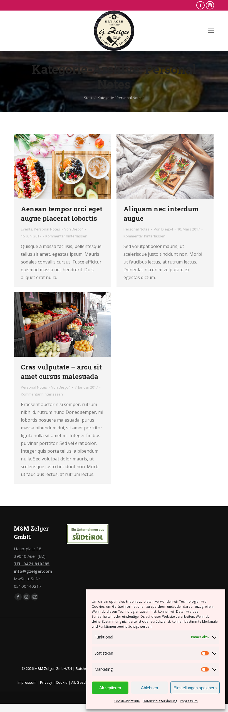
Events (26, 229)
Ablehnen (149, 687)
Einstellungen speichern (195, 687)
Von (73, 229)
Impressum (189, 701)
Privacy (46, 682)
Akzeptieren (110, 687)
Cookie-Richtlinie (127, 701)
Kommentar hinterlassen (66, 236)
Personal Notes (47, 229)
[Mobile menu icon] (210, 30)
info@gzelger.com (33, 571)
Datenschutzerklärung (160, 701)
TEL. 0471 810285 (31, 563)
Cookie (62, 682)
